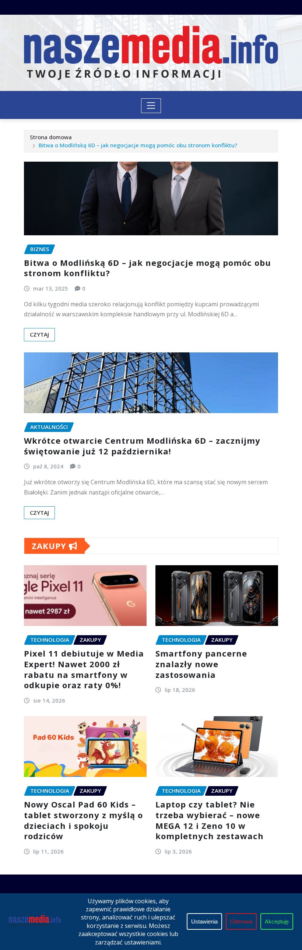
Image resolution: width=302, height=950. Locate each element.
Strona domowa (51, 137)
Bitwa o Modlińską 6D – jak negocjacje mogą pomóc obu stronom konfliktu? (138, 145)
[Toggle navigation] (151, 105)
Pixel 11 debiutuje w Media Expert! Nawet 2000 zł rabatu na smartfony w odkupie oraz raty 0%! (84, 669)
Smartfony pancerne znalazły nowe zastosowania (201, 664)
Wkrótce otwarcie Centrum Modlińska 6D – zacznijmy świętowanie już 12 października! (142, 446)
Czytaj (39, 334)
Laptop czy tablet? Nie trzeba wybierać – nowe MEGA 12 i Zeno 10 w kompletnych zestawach (209, 820)
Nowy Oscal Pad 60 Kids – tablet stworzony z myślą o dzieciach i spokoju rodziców (83, 820)
